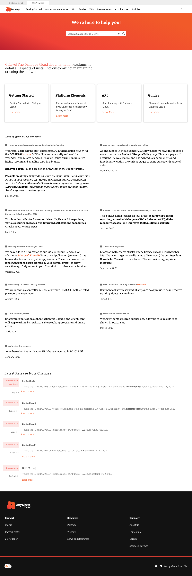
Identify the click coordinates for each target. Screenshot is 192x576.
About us (134, 524)
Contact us (135, 531)
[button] (119, 33)
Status (8, 524)
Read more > (27, 391)
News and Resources (78, 538)
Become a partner (138, 545)
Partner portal (12, 531)
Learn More (16, 111)
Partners (71, 524)
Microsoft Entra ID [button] (29, 255)
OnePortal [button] (141, 284)
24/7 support (12, 538)
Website (71, 531)
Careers (133, 538)
